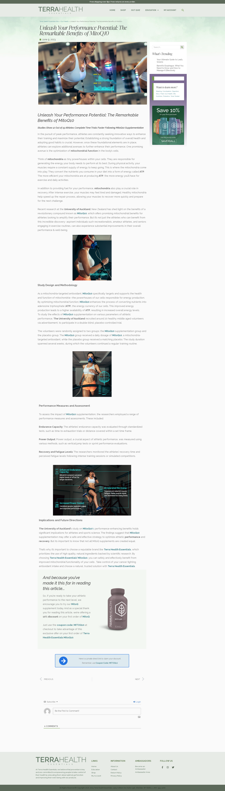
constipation (167, 91)
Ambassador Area (142, 772)
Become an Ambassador (140, 767)
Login (138, 702)
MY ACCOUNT (170, 10)
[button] (183, 10)
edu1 (158, 94)
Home (93, 766)
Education (95, 770)
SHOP (123, 10)
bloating (159, 91)
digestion (175, 91)
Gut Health (64, 21)
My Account (96, 776)
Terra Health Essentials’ (63, 557)
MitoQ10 (82, 557)
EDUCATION (150, 10)
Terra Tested (175, 96)
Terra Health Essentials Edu (49, 21)
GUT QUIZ (135, 10)
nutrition (159, 96)
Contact (114, 770)
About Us (114, 766)
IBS (174, 94)
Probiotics (166, 96)
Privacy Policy (116, 776)
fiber (162, 94)
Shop (93, 773)
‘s (88, 528)
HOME (112, 10)
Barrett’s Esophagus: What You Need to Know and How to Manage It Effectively (170, 68)
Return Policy (116, 773)
